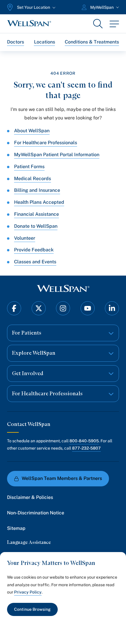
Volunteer (24, 238)
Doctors (15, 42)
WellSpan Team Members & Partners (62, 478)
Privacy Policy (28, 592)
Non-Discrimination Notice (35, 513)
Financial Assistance (36, 214)
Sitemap (16, 528)
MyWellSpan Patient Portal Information (56, 154)
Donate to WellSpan (35, 226)
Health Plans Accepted (39, 202)
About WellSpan (32, 130)
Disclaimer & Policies (30, 497)
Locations (44, 42)
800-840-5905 (84, 440)
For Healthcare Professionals (45, 142)
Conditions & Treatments (92, 42)
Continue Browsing (32, 609)
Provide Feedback (34, 250)
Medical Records (32, 178)
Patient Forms (29, 166)
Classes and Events (35, 261)
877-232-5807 (86, 448)
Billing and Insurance (37, 190)
